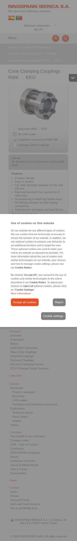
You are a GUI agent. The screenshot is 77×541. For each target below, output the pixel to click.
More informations (21, 293)
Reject (59, 302)
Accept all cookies (24, 302)
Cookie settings (53, 316)
